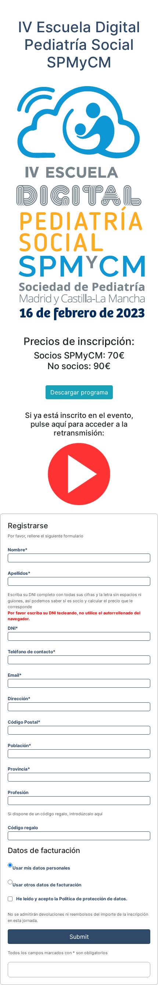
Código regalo (23, 827)
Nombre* (18, 549)
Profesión (18, 792)
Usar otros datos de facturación (46, 884)
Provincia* (19, 769)
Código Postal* (24, 722)
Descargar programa (79, 392)
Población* (19, 745)
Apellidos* (19, 573)
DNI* (13, 628)
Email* (15, 675)
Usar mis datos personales (41, 868)
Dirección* (19, 698)
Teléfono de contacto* (31, 651)
